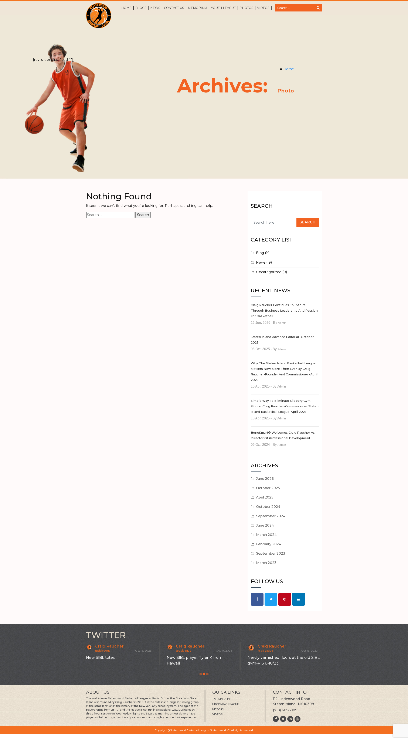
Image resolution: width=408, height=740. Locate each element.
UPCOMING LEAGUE (225, 704)
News (155, 8)
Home (126, 8)
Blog (260, 253)
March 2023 (266, 563)
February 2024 (268, 544)
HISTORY (218, 709)
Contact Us (174, 8)
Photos (246, 8)
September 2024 (270, 516)
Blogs (140, 8)
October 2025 (268, 488)
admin (282, 322)
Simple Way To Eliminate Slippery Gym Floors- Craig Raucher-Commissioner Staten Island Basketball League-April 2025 (285, 406)
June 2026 (265, 479)
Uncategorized (269, 272)
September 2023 (270, 553)
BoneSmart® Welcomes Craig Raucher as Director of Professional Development (283, 435)
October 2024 (268, 507)
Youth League (223, 8)
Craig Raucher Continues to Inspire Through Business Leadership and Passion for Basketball (284, 310)
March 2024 (266, 535)
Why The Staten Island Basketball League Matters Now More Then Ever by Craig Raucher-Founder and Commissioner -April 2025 (284, 371)
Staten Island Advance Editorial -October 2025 (282, 339)
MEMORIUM (197, 8)
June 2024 (265, 525)
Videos (263, 8)
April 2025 (264, 497)
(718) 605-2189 (285, 710)
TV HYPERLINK (221, 699)
